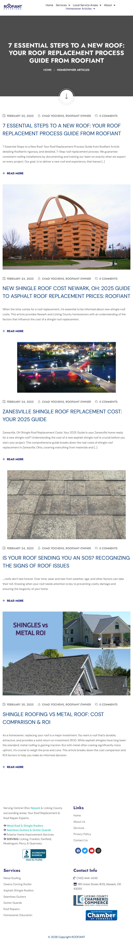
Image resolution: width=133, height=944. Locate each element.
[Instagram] (98, 851)
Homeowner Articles (79, 8)
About (108, 5)
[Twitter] (85, 851)
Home (49, 5)
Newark (35, 808)
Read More (15, 173)
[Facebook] (78, 851)
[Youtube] (92, 851)
